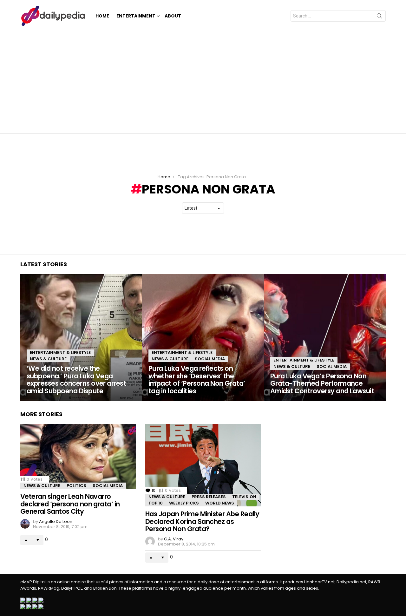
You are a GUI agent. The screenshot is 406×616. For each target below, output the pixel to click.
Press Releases (209, 497)
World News (219, 503)
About (173, 16)
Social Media (210, 359)
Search (379, 17)
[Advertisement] (203, 79)
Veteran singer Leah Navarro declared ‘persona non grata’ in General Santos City (70, 504)
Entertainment (135, 16)
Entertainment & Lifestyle (60, 352)
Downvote (37, 540)
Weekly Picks (184, 503)
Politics (76, 486)
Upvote (26, 540)
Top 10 (155, 503)
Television (244, 497)
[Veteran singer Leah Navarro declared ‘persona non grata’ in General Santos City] (78, 456)
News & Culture (48, 359)
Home (102, 16)
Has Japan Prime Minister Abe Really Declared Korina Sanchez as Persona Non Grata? (202, 521)
